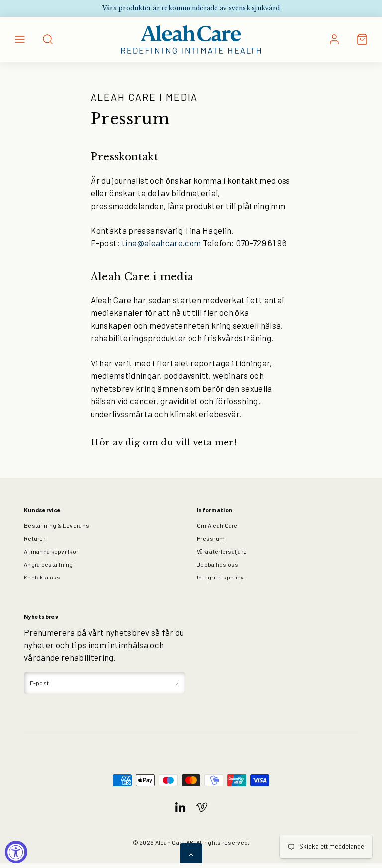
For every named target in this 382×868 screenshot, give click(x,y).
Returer (34, 538)
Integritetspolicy (220, 577)
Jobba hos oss (218, 564)
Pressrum (211, 538)
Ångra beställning (48, 564)
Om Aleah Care (217, 525)
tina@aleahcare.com (161, 243)
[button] (20, 39)
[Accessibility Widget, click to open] (16, 852)
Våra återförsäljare (222, 551)
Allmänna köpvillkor (51, 551)
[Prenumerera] (176, 683)
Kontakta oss (42, 577)
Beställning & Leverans (56, 525)
